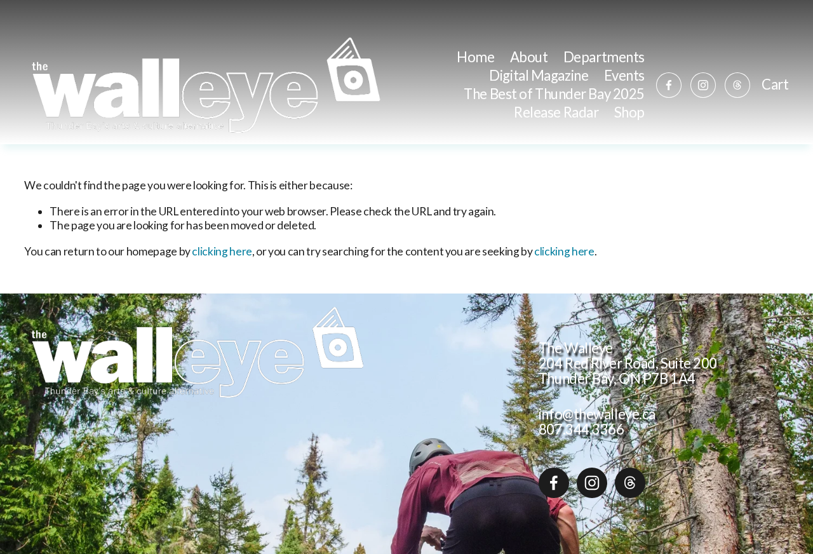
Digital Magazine (538, 75)
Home (475, 56)
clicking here (222, 251)
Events (624, 75)
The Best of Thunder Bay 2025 (554, 93)
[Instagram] (703, 85)
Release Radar (556, 112)
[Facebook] (669, 85)
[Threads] (737, 85)
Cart (775, 84)
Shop (629, 112)
